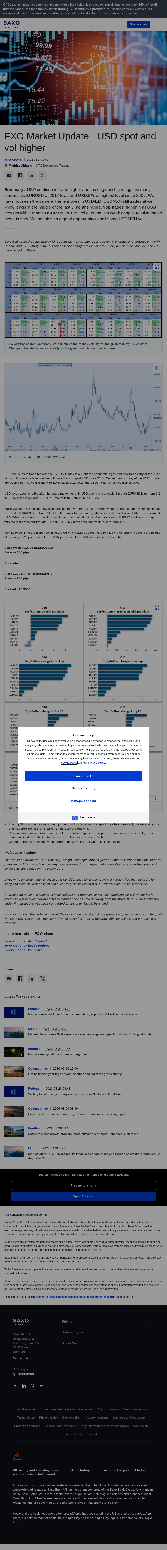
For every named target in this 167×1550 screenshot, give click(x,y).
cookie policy (79, 762)
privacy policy (107, 762)
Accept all (83, 776)
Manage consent (83, 801)
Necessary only (83, 788)
